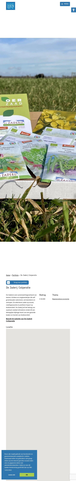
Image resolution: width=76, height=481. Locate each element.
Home (8, 275)
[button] (73, 10)
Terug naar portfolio (20, 282)
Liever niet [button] (11, 474)
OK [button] (27, 474)
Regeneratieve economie (60, 299)
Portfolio (15, 275)
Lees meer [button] (8, 470)
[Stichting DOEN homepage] (10, 6)
